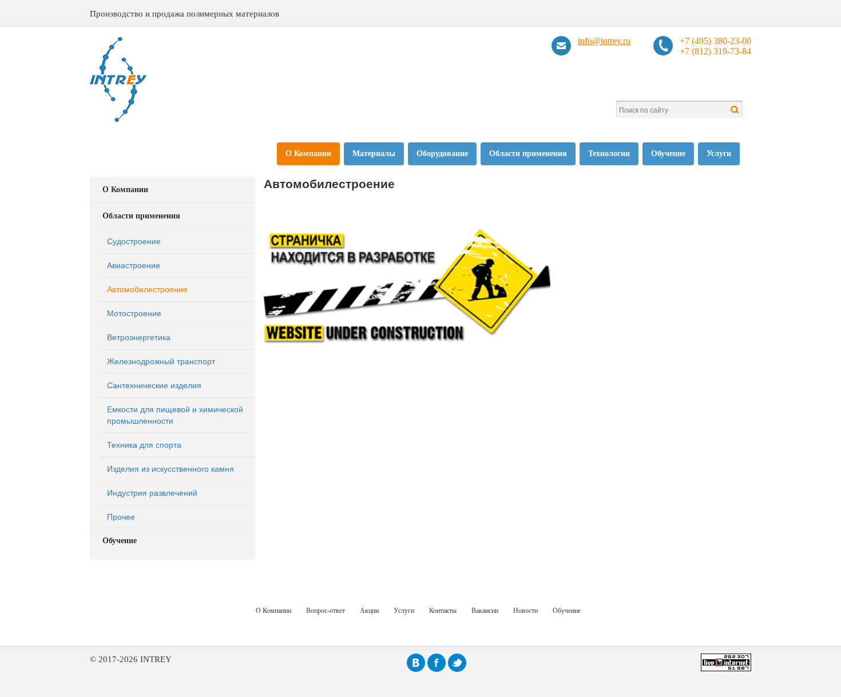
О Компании (308, 153)
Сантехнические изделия (154, 385)
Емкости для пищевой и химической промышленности (175, 414)
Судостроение (134, 240)
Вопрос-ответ (325, 611)
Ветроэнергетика (138, 336)
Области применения (528, 153)
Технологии (609, 153)
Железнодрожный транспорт (161, 361)
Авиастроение (133, 264)
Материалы (373, 153)
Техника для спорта (144, 444)
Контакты (443, 611)
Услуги (719, 153)
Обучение (668, 153)
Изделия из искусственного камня (170, 468)
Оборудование (442, 153)
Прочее (121, 516)
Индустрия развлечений (152, 492)
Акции (369, 611)
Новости (525, 611)
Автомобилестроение (147, 288)
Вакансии (484, 611)
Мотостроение (134, 312)
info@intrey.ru (604, 41)
